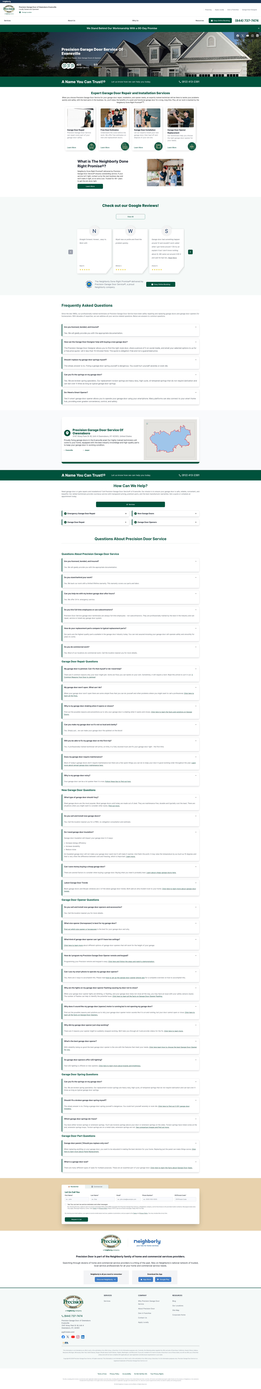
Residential (74, 1186)
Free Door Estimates (110, 130)
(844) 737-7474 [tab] (247, 20)
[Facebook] (238, 35)
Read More (172, 258)
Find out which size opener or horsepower (80, 929)
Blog (174, 1301)
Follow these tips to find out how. (118, 781)
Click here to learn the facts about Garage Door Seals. (171, 1168)
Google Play (164, 1279)
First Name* (69, 1195)
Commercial (98, 1186)
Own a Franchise (144, 1313)
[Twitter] (242, 35)
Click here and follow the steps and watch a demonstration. (131, 961)
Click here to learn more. (173, 1031)
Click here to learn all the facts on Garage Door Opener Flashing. (137, 996)
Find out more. (114, 806)
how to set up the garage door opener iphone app (125, 978)
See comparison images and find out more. (152, 1127)
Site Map (175, 1310)
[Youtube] (247, 35)
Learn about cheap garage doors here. (161, 873)
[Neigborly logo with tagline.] (147, 1243)
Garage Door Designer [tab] (249, 10)
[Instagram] (252, 35)
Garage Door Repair (75, 130)
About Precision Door (146, 1309)
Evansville (69, 450)
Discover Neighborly (105, 1279)
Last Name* (95, 1195)
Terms (94, 1208)
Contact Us (142, 1318)
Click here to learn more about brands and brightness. (120, 1066)
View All (130, 217)
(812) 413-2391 (190, 81)
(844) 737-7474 (73, 1315)
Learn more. (130, 856)
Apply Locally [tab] (219, 10)
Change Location (27, 12)
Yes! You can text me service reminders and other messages (87, 1204)
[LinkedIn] (257, 35)
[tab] (7, 20)
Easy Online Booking (162, 284)
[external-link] (247, 28)
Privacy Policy (103, 1208)
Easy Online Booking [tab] (222, 21)
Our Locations (177, 1306)
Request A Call (76, 1219)
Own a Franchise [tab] (233, 10)
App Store (147, 1279)
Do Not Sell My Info (140, 1374)
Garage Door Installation (144, 130)
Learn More (255, 28)
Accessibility (126, 1374)
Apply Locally (143, 1322)
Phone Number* (147, 1195)
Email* (119, 1195)
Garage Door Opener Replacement (177, 131)
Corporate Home (178, 1315)
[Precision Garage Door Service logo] (9, 10)
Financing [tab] (208, 10)
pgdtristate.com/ (68, 1332)
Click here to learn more (73, 945)
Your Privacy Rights (157, 1374)
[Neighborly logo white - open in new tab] (6, 1)
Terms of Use (102, 1374)
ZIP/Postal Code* (180, 1195)
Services (132, 504)
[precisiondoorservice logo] (79, 1303)
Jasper (87, 450)
